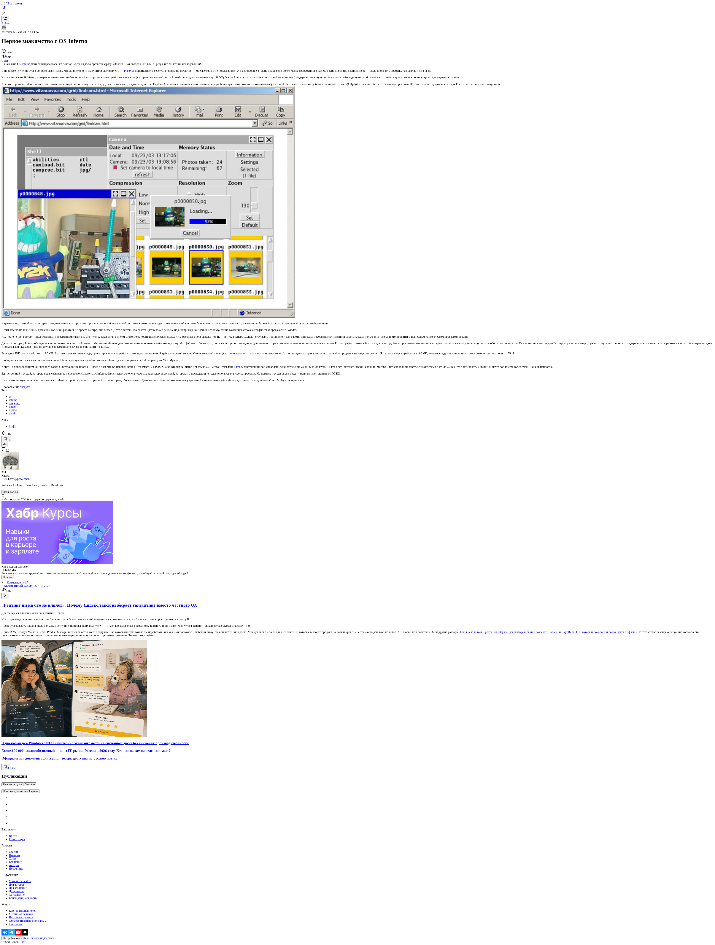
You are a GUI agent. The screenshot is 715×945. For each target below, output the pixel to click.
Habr (22, 941)
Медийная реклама (21, 914)
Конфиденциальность (22, 898)
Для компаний (18, 887)
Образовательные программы (28, 920)
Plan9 (127, 70)
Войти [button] (5, 23)
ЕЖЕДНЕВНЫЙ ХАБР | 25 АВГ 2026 (25, 585)
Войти (13, 835)
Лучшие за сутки (12, 784)
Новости (14, 855)
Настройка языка (12, 938)
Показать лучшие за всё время (20, 791)
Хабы (12, 858)
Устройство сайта (20, 881)
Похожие (30, 784)
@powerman (22, 479)
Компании (15, 861)
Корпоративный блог (22, 910)
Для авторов (17, 884)
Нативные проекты (21, 917)
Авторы (14, 865)
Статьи (13, 851)
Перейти (7, 577)
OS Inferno (23, 64)
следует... (26, 387)
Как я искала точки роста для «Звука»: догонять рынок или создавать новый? (509, 632)
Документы (16, 891)
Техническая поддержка (38, 938)
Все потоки (14, 3)
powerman (7, 32)
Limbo (238, 366)
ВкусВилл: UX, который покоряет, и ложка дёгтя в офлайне (600, 632)
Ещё (13, 768)
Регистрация (17, 839)
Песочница (16, 868)
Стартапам (16, 924)
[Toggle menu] (2, 4)
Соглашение (17, 894)
